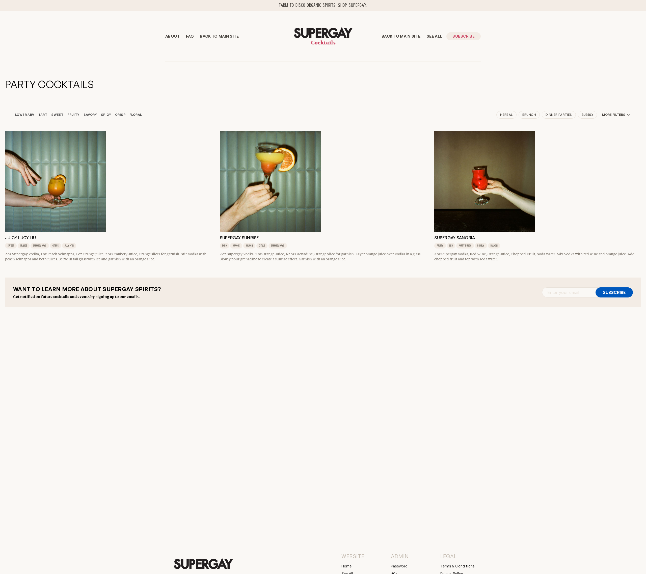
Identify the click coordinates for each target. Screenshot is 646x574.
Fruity (440, 245)
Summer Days (39, 245)
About (172, 36)
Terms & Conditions (457, 566)
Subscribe (463, 36)
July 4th (69, 245)
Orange (23, 245)
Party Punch (465, 245)
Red (451, 245)
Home (346, 566)
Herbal (506, 115)
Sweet (11, 245)
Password (399, 566)
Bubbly (587, 115)
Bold (224, 245)
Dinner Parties (559, 115)
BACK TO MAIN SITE (219, 36)
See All (434, 36)
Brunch (529, 115)
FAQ (190, 36)
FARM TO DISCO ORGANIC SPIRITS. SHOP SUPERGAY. (323, 5)
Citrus (55, 245)
